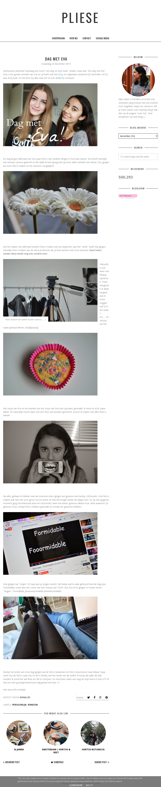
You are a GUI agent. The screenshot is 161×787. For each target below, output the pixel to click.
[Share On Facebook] (94, 697)
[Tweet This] (88, 697)
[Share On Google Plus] (100, 697)
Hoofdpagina (58, 38)
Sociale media (102, 38)
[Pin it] (106, 697)
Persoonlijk (19, 704)
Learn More (76, 785)
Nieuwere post (12, 762)
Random (33, 704)
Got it (89, 785)
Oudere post (100, 762)
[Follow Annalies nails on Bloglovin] (128, 197)
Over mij (73, 38)
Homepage (59, 762)
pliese (80, 17)
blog (60, 74)
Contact (87, 38)
